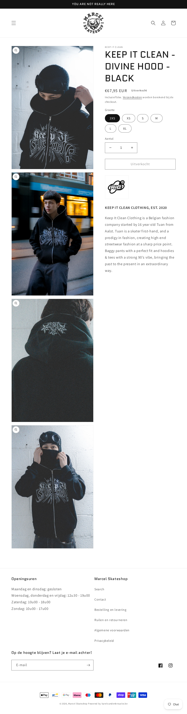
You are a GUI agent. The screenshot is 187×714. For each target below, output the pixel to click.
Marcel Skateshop (77, 703)
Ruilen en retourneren (110, 620)
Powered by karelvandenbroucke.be (107, 703)
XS (128, 118)
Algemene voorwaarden (112, 630)
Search (99, 589)
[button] (14, 23)
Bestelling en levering (110, 610)
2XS (112, 118)
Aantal (109, 139)
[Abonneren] (88, 665)
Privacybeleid (104, 641)
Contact (100, 599)
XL (125, 128)
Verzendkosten (132, 97)
